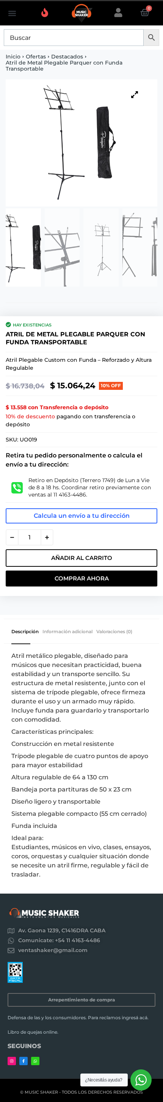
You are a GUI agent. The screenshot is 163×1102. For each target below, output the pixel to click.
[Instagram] (12, 1061)
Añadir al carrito (81, 557)
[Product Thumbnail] (134, 94)
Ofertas (36, 57)
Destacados (67, 57)
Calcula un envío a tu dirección (82, 515)
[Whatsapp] (35, 1061)
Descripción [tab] (25, 631)
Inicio (13, 57)
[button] (12, 13)
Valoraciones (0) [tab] (114, 631)
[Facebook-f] (23, 1061)
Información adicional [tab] (67, 631)
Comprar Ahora (82, 578)
